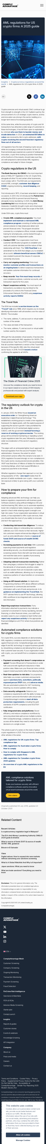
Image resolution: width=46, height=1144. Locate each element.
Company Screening (11, 968)
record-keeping (29, 186)
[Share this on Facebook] (36, 96)
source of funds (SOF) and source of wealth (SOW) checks (22, 538)
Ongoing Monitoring (11, 972)
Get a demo (12, 795)
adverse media (36, 682)
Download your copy (14, 396)
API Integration (9, 1042)
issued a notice (30, 350)
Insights (4, 82)
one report (25, 476)
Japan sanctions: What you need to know (17, 866)
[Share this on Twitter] (29, 96)
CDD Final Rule (31, 248)
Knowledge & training (11, 1038)
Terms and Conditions (9, 1079)
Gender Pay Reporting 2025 (27, 1085)
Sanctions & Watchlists (12, 996)
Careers (6, 1061)
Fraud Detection (9, 986)
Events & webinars (10, 1033)
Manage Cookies (23, 1140)
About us (6, 1052)
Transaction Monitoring (12, 977)
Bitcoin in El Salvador (9, 848)
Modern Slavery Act (9, 1088)
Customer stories (9, 1028)
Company (7, 1047)
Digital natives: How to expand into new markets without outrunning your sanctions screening (20, 858)
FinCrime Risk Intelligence (14, 991)
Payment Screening (11, 982)
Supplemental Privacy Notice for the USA (23, 1081)
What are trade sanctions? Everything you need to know (21, 871)
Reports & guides (9, 1024)
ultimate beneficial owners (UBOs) (28, 253)
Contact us (7, 1066)
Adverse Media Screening (13, 1005)
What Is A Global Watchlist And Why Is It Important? (21, 862)
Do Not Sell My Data (9, 1083)
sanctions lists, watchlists (20, 680)
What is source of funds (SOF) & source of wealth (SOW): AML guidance (21, 843)
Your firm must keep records (28, 276)
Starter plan (7, 1010)
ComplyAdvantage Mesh (13, 959)
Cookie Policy (25, 1079)
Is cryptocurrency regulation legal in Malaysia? (20, 832)
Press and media (9, 1057)
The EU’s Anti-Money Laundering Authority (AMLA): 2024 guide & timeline (22, 837)
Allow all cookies (23, 1135)
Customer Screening (11, 963)
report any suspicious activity (14, 618)
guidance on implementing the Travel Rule (21, 592)
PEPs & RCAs (8, 1000)
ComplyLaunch (9, 1014)
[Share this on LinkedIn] (42, 96)
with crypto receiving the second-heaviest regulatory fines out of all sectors (22, 139)
